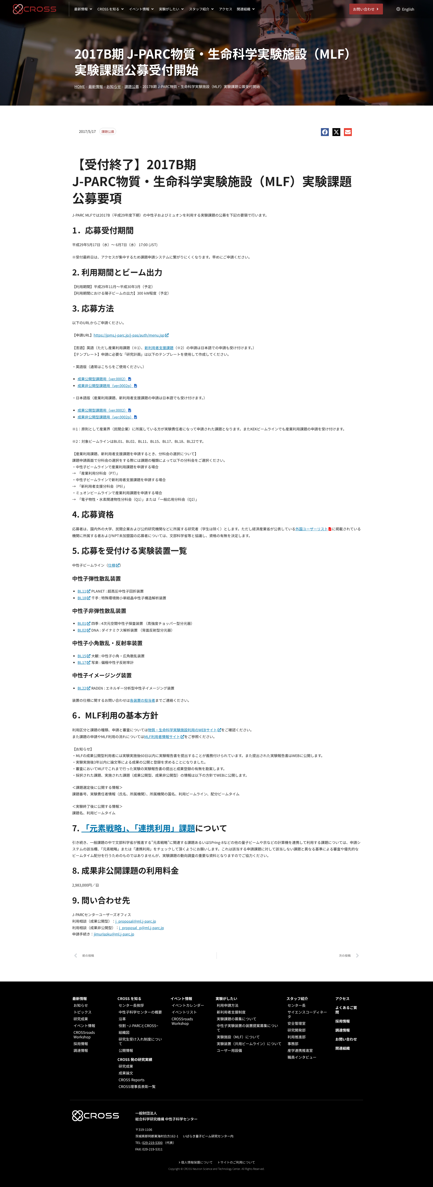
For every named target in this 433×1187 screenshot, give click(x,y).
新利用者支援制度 (231, 1012)
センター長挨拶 (131, 1005)
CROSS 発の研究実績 (134, 1059)
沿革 (122, 1018)
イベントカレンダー (188, 1005)
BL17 (82, 662)
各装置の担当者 (142, 700)
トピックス (83, 1012)
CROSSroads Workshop (84, 1034)
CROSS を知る (129, 998)
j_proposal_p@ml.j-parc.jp (141, 927)
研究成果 (81, 1018)
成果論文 (126, 1073)
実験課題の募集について (236, 1018)
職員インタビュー (302, 1057)
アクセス (342, 998)
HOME (79, 86)
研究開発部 (297, 1030)
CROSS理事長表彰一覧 (137, 1086)
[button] (83, 9)
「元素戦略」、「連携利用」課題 (138, 828)
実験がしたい (226, 998)
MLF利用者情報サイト (162, 736)
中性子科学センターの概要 (140, 1012)
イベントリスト (184, 1012)
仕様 (111, 565)
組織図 (124, 1032)
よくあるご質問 (346, 1010)
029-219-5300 (152, 1142)
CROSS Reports (131, 1079)
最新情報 (95, 86)
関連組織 (342, 1048)
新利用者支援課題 (159, 347)
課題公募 (131, 86)
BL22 (82, 688)
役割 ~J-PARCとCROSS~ (138, 1025)
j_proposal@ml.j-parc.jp (135, 921)
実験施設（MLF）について (238, 1036)
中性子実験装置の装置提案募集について (247, 1028)
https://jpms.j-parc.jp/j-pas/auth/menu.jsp (129, 335)
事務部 (293, 1043)
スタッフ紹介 (297, 998)
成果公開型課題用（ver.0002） (103, 378)
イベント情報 (84, 1025)
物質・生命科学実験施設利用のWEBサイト (182, 729)
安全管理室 (297, 1023)
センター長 (297, 1005)
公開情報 (126, 1050)
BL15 (82, 655)
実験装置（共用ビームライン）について (249, 1043)
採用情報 (81, 1043)
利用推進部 (297, 1036)
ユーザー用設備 (229, 1050)
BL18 (82, 597)
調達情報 (81, 1050)
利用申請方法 (227, 1005)
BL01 (82, 623)
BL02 (82, 630)
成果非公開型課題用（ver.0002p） (106, 385)
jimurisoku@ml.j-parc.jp (114, 934)
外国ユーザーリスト (311, 528)
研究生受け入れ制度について (140, 1041)
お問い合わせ (346, 1039)
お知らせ (113, 86)
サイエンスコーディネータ (307, 1014)
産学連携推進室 (300, 1050)
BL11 (82, 591)
